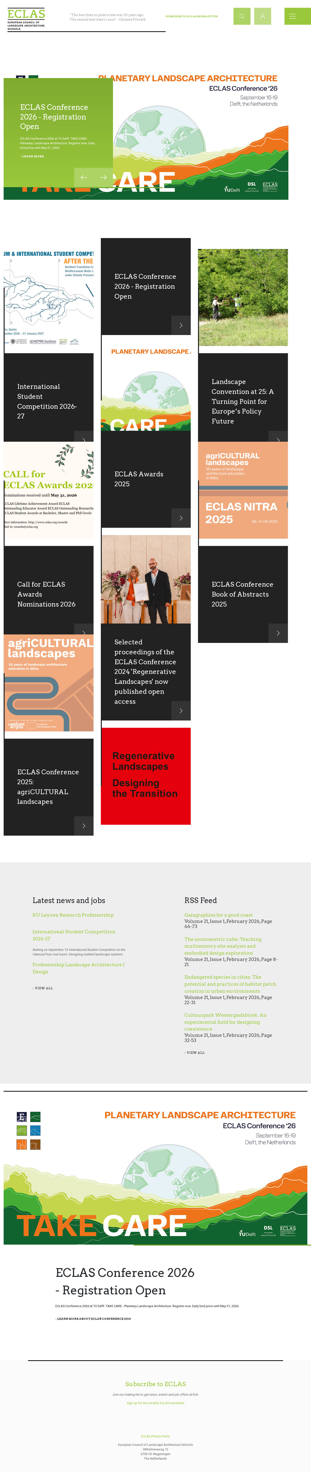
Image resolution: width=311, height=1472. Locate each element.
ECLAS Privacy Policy (155, 1436)
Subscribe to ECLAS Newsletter (192, 16)
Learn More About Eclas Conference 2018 (94, 1318)
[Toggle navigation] (294, 16)
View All (44, 988)
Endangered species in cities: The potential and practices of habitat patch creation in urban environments (230, 984)
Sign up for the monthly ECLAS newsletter (155, 1403)
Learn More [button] (33, 156)
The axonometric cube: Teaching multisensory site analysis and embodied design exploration (222, 946)
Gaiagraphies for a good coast (218, 915)
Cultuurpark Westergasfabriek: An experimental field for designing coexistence (225, 1022)
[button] (84, 177)
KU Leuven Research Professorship (73, 915)
